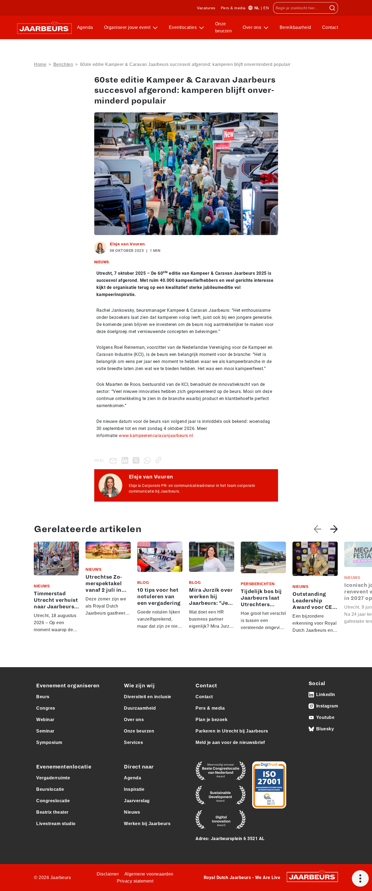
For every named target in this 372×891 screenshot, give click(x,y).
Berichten (63, 64)
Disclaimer (108, 874)
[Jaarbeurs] (312, 876)
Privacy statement (135, 881)
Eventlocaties (183, 27)
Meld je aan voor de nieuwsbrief (230, 742)
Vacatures (206, 8)
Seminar (45, 731)
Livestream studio (56, 823)
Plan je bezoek (211, 719)
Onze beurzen (223, 27)
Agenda (85, 27)
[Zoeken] (332, 8)
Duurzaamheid (140, 708)
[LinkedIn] (125, 460)
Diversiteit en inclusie (147, 696)
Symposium (49, 742)
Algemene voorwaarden (148, 874)
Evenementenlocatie (63, 767)
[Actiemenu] (360, 878)
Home (40, 64)
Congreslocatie (53, 800)
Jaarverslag (137, 800)
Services (133, 742)
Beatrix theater (52, 812)
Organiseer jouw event (128, 27)
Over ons (253, 27)
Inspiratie (134, 789)
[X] (137, 460)
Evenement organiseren (68, 685)
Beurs (43, 696)
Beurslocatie (50, 789)
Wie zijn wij (139, 685)
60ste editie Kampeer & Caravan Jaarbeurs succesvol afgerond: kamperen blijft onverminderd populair (185, 64)
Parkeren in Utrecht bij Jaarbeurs (232, 731)
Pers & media (233, 8)
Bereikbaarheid (295, 27)
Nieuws (132, 812)
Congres (45, 708)
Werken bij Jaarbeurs (147, 823)
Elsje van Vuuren (127, 244)
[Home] (44, 27)
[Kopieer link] (159, 460)
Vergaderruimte (53, 778)
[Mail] (114, 460)
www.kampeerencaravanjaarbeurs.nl (156, 435)
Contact (330, 27)
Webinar (45, 719)
